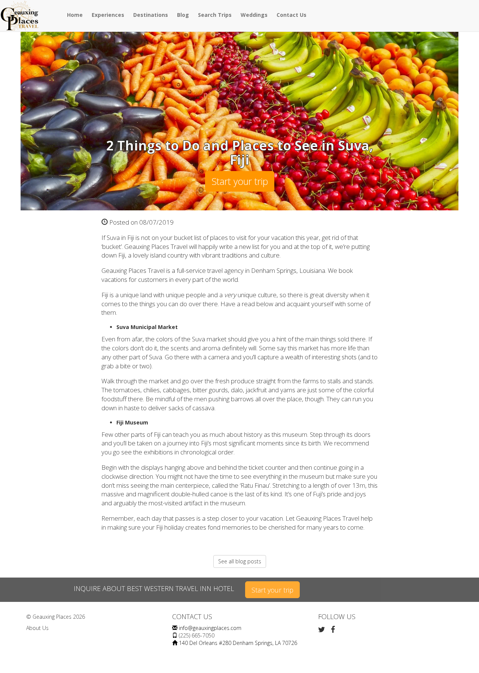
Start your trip (239, 181)
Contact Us (291, 14)
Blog (183, 14)
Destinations (150, 14)
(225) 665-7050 (196, 635)
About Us (37, 627)
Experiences (108, 14)
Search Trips (215, 14)
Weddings (254, 14)
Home (75, 14)
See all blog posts (239, 561)
